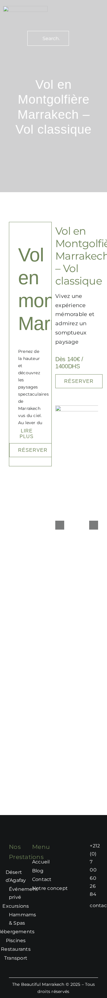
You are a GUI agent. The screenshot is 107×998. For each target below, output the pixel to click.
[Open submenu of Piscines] (29, 941)
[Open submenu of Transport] (30, 958)
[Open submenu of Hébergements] (37, 932)
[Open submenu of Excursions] (32, 906)
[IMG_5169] (25, 8)
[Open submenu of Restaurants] (34, 949)
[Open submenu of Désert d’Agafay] (29, 876)
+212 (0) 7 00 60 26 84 (95, 870)
